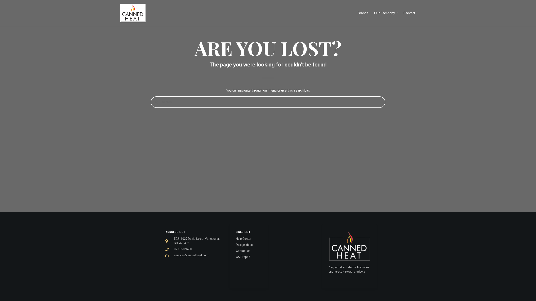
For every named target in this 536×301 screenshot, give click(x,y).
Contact (409, 13)
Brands (363, 13)
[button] (397, 13)
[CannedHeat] (133, 13)
